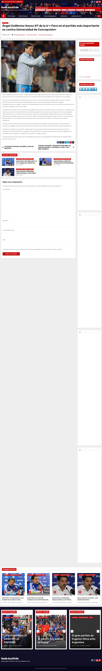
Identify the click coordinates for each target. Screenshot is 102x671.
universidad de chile (40, 10)
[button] (95, 16)
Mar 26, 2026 (82, 602)
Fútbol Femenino (71, 10)
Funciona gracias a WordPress (43, 668)
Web (4, 240)
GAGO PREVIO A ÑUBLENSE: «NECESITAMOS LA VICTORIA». (26, 172)
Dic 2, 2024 (43, 645)
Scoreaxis (88, 76)
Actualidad (5, 22)
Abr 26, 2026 (19, 165)
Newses (56, 668)
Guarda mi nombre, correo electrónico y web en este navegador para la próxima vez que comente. (33, 249)
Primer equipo (11, 16)
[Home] (3, 16)
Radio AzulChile (10, 7)
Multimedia (64, 16)
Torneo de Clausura (90, 10)
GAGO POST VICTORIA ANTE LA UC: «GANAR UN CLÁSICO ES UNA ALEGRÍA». (26, 163)
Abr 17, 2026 (57, 165)
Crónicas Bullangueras (50, 16)
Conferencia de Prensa (28, 159)
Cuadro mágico (56, 10)
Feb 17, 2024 (77, 645)
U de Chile (64, 10)
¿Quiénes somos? (76, 16)
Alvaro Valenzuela (17, 602)
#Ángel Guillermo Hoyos (19, 35)
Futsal (41, 617)
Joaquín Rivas (52, 645)
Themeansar (63, 668)
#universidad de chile (32, 35)
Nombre (5, 220)
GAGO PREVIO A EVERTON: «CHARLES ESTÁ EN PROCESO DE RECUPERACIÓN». (63, 163)
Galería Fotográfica (15, 617)
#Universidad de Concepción (45, 35)
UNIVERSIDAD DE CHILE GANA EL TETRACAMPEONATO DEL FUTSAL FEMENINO (52, 642)
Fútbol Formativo (80, 10)
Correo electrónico (9, 230)
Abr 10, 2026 (19, 175)
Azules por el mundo (84, 617)
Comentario (7, 189)
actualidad (49, 10)
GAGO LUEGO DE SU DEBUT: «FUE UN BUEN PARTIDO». (87, 599)
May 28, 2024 (9, 645)
